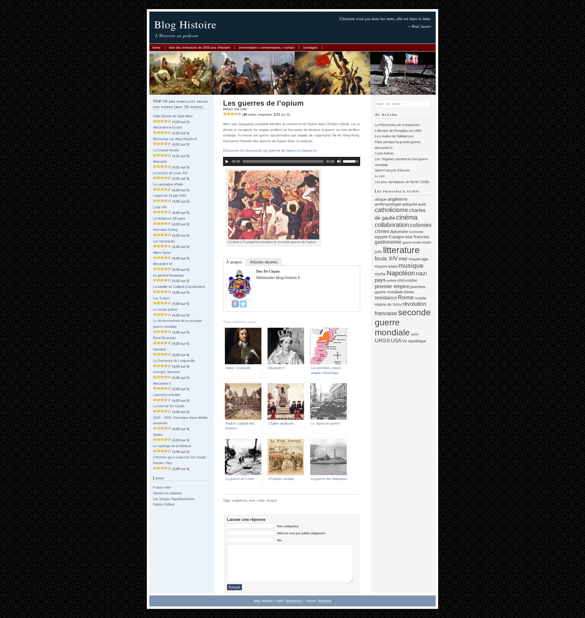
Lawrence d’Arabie (166, 395)
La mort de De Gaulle (168, 406)
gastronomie (388, 242)
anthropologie (388, 204)
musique (411, 265)
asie (252, 500)
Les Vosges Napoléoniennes (174, 499)
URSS (382, 340)
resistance (386, 297)
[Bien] (232, 114)
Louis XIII (160, 207)
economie (416, 232)
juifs (378, 251)
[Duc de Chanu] (239, 298)
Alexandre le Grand (167, 127)
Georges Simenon (166, 372)
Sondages (310, 47)
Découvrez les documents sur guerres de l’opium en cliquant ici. (270, 150)
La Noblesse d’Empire (169, 218)
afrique (381, 199)
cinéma (406, 217)
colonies (421, 225)
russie (420, 297)
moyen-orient (386, 266)
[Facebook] (235, 304)
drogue (272, 500)
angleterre (239, 500)
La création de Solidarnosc (394, 136)
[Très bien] (236, 114)
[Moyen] (228, 114)
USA (396, 341)
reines (409, 292)
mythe (380, 274)
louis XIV (386, 258)
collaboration (392, 224)
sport (414, 334)
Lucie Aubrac (384, 153)
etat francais (417, 236)
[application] (291, 161)
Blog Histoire (185, 24)
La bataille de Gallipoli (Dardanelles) (179, 286)
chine (261, 500)
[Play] (227, 161)
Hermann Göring (165, 229)
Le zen (380, 176)
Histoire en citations (167, 493)
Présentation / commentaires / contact (267, 47)
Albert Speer (162, 252)
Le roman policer (165, 309)
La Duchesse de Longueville (174, 360)
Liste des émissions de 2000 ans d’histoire (199, 47)
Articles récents (264, 262)
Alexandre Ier (163, 264)
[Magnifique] (239, 114)
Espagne (396, 237)
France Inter (162, 487)
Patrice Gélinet (164, 504)
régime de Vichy (388, 304)
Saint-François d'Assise (392, 170)
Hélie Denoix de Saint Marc (173, 116)
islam (426, 242)
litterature (401, 250)
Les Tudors (161, 298)
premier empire (392, 286)
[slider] (351, 161)
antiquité (409, 204)
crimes (382, 231)
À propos (234, 262)
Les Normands (164, 241)
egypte (381, 236)
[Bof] (225, 114)
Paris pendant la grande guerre (397, 142)
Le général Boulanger (168, 275)
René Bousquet (164, 338)
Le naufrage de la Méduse (172, 446)
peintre (392, 280)
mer (403, 259)
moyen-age (418, 259)
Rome (406, 297)
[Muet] (339, 161)
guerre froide (411, 242)
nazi (421, 273)
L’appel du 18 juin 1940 (169, 195)
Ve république (414, 341)
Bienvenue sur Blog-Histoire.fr (175, 139)
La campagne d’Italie (168, 184)
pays (380, 280)
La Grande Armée (166, 150)
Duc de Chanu (268, 271)
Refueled (324, 601)
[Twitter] (243, 304)
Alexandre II (162, 383)
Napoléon (401, 273)
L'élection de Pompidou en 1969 (398, 130)
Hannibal (159, 349)
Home (156, 47)
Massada (160, 161)
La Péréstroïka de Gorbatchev (397, 125)
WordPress (293, 601)
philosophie (407, 280)
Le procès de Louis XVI (170, 173)
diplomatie (399, 232)
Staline (158, 434)
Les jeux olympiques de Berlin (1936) (402, 182)
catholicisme (391, 210)
